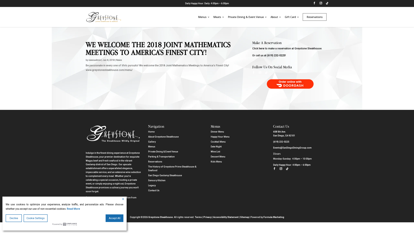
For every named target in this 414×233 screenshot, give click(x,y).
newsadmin (95, 60)
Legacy (152, 185)
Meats (217, 17)
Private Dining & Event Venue (246, 17)
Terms (198, 217)
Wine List (215, 151)
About (274, 17)
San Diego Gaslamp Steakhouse (165, 175)
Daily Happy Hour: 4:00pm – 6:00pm (292, 165)
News (119, 60)
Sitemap (244, 217)
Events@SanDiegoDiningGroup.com (292, 147)
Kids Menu (216, 161)
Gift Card (290, 17)
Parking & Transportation (161, 156)
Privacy (207, 217)
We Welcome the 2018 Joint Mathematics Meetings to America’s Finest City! (158, 48)
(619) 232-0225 (281, 141)
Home (151, 131)
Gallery (152, 141)
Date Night (216, 146)
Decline (14, 218)
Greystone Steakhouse (160, 217)
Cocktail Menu (218, 141)
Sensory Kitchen (156, 180)
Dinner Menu (217, 131)
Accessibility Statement (226, 217)
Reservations (315, 17)
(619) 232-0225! (276, 55)
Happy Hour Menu (220, 136)
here (261, 48)
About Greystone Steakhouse (163, 136)
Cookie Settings (36, 218)
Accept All (114, 218)
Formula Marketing (273, 217)
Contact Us (153, 190)
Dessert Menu (218, 156)
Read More (73, 208)
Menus (202, 17)
